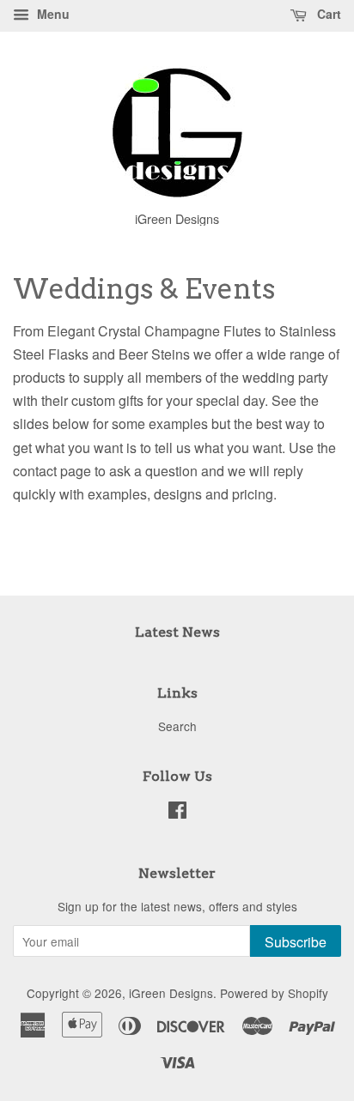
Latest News (177, 632)
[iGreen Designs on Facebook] (177, 812)
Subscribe (296, 942)
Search (177, 726)
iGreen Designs (171, 992)
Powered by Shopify (274, 992)
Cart (327, 13)
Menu (52, 13)
